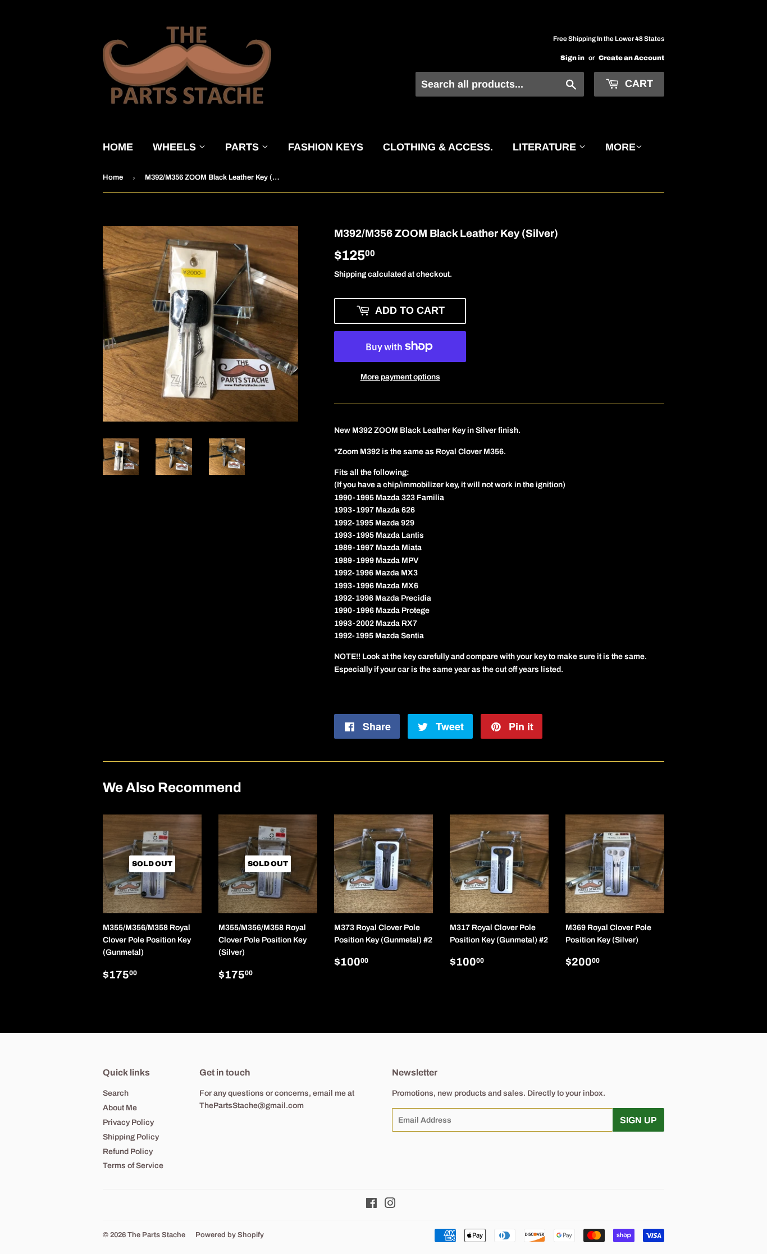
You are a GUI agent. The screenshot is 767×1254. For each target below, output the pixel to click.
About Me (120, 1108)
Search (116, 1093)
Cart (637, 83)
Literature (546, 147)
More (620, 147)
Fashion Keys (325, 147)
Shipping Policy (131, 1137)
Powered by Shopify (229, 1235)
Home (118, 147)
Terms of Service (133, 1165)
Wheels (176, 147)
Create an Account (631, 57)
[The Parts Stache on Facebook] (371, 1205)
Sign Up (638, 1120)
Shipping (350, 274)
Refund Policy (128, 1151)
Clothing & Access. (438, 147)
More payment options (400, 377)
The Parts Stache (156, 1235)
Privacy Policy (128, 1122)
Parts (243, 147)
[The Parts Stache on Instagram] (390, 1205)
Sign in (572, 57)
